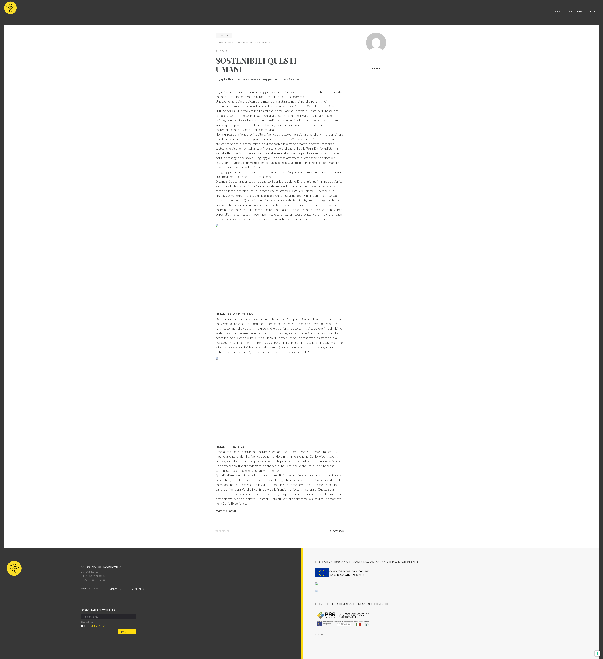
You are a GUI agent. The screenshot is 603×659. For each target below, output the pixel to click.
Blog (231, 42)
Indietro (225, 35)
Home (220, 42)
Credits (138, 589)
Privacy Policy (98, 626)
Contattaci (89, 589)
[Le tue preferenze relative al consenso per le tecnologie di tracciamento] (597, 653)
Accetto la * (94, 626)
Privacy (115, 589)
